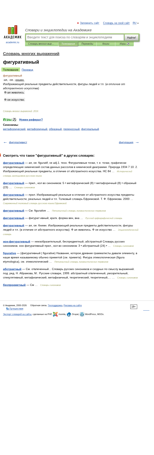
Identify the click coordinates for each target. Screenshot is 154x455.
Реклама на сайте (73, 305)
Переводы (87, 43)
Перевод (27, 69)
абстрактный (12, 269)
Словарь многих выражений (41, 43)
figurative (9, 253)
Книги (105, 43)
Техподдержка (55, 305)
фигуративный (13, 162)
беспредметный (14, 284)
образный (55, 129)
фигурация (126, 142)
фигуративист (18, 142)
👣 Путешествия (14, 308)
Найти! (131, 37)
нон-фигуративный (16, 241)
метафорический (14, 129)
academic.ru (12, 42)
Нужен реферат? (31, 119)
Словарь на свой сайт (116, 23)
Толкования (68, 43)
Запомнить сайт (89, 23)
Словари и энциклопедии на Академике (58, 30)
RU (134, 23)
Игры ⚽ (125, 43)
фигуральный (90, 129)
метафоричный (37, 129)
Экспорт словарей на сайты (17, 314)
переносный (71, 129)
